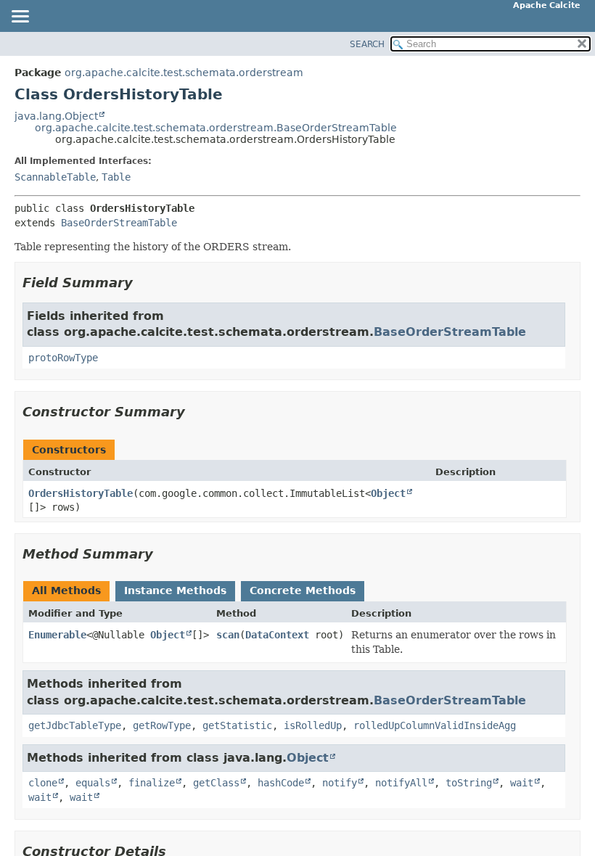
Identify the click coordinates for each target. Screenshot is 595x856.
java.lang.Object (56, 116)
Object (388, 493)
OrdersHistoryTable (80, 493)
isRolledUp (313, 725)
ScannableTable (55, 177)
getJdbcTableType (74, 725)
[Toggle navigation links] (19, 17)
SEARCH (367, 44)
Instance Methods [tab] (175, 590)
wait (521, 783)
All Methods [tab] (66, 590)
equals (92, 783)
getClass (216, 783)
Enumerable (57, 635)
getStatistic (237, 725)
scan (227, 635)
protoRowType (63, 357)
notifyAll (401, 783)
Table (116, 177)
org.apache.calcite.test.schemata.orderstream (184, 72)
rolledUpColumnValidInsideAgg (434, 725)
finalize (151, 783)
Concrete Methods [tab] (303, 590)
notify (339, 783)
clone (42, 783)
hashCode (281, 783)
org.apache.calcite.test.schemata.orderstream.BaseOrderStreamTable (216, 127)
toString (469, 783)
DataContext (277, 635)
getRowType (162, 725)
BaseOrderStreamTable (119, 223)
